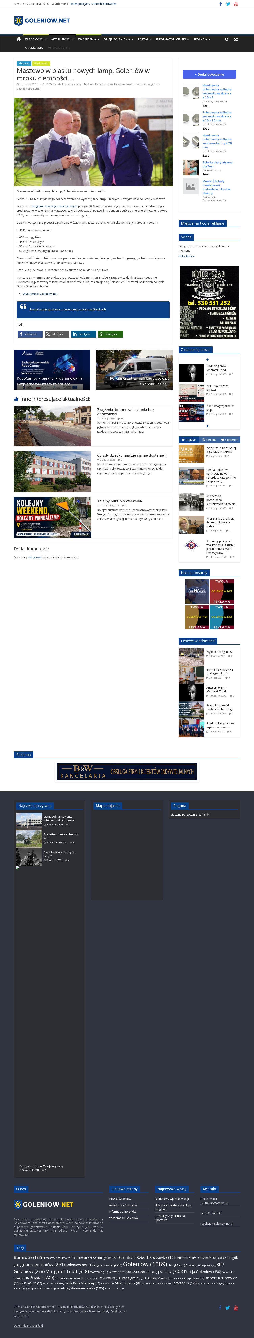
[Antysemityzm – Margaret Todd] (192, 686)
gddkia (224, 1258)
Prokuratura (109, 1278)
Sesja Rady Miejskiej (82, 1283)
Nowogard (120, 1272)
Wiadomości (34, 39)
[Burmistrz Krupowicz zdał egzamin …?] (192, 668)
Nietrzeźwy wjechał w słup (172, 1199)
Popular (191, 440)
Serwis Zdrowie (53, 1283)
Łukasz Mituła (114, 1288)
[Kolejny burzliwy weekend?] (52, 499)
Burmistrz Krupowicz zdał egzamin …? (219, 671)
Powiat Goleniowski (70, 1278)
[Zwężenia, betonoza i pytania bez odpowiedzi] (52, 408)
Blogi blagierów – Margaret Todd (91, 4)
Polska (228, 1272)
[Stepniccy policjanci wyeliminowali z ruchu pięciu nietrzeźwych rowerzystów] (192, 538)
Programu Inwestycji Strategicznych (54, 206)
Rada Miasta (161, 1278)
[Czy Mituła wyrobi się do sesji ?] (30, 850)
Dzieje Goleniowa (117, 39)
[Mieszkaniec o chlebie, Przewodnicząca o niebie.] (192, 516)
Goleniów (145, 1264)
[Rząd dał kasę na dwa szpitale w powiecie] (192, 721)
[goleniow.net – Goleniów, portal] (18, 39)
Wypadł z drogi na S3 (219, 652)
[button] (30, 334)
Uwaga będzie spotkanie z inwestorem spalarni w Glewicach (67, 309)
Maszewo (24, 63)
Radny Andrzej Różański (189, 1278)
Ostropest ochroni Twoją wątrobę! (41, 1166)
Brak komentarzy (71, 84)
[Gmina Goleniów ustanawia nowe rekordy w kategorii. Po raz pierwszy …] (192, 467)
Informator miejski (171, 39)
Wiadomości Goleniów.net (40, 294)
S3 (27, 1283)
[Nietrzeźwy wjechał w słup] (191, 386)
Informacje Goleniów (122, 1211)
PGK (151, 1272)
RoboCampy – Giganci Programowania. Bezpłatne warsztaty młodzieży (50, 378)
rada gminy (135, 1278)
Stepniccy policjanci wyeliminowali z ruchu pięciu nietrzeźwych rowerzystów (220, 547)
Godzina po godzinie (184, 814)
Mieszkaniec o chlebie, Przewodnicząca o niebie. (220, 522)
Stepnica (107, 1283)
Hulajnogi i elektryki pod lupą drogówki (221, 408)
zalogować (35, 557)
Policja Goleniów (202, 1271)
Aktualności (60, 39)
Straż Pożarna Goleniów (157, 1283)
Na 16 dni (204, 814)
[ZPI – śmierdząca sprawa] (191, 366)
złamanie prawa (87, 1288)
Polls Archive (187, 256)
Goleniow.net (81, 1264)
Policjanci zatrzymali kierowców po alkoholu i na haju (140, 378)
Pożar (91, 1278)
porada (21, 1278)
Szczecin (186, 1282)
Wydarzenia (87, 39)
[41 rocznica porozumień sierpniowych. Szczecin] (192, 493)
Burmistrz (28, 1257)
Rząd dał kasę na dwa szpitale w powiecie (220, 725)
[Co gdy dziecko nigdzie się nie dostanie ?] (52, 453)
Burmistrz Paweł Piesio (100, 84)
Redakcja (200, 39)
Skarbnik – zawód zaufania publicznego (219, 707)
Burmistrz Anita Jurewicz (59, 1257)
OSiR (138, 1272)
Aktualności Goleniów (123, 1205)
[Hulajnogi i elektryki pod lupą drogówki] (191, 406)
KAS (193, 1265)
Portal (143, 39)
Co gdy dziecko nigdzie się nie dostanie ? (131, 455)
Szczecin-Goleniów (211, 1283)
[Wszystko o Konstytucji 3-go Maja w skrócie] (192, 445)
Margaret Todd (67, 1271)
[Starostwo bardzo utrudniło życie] (30, 832)
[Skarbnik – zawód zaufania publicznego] (192, 703)
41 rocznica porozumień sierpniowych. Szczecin (220, 500)
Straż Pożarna (128, 1283)
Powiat (42, 1277)
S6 (37, 1283)
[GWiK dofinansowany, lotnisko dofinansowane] (30, 814)
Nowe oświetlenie (136, 84)
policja (170, 1271)
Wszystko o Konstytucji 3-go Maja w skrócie (221, 450)
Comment (232, 440)
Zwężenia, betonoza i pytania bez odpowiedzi (125, 411)
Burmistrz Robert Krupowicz (147, 1257)
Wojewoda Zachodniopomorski (49, 1288)
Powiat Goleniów (120, 1199)
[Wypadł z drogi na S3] (192, 650)
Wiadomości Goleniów (123, 1218)
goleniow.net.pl (109, 1265)
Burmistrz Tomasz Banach (197, 1258)
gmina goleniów (42, 1264)
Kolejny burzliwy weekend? (120, 501)
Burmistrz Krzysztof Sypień (96, 1258)
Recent (211, 440)
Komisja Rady (207, 1265)
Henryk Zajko (178, 1265)
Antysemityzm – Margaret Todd (216, 689)
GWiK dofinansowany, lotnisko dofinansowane (59, 818)
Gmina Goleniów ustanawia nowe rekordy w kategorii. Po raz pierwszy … (221, 475)
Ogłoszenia (34, 48)
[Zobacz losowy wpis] (235, 39)
